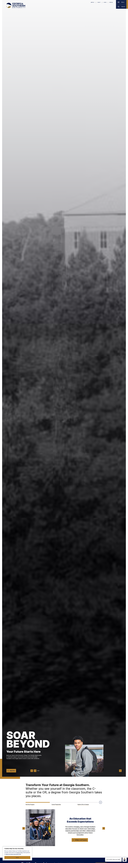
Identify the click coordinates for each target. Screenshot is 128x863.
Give (105, 2)
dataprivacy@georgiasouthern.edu (13, 854)
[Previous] (31, 770)
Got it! (17, 857)
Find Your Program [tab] (30, 804)
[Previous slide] (23, 828)
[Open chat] (124, 859)
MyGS (111, 2)
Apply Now (12, 770)
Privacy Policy (20, 852)
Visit (99, 2)
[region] (17, 853)
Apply (92, 2)
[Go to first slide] (103, 828)
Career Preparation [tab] (56, 804)
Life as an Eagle (80, 841)
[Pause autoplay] (120, 770)
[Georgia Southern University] (15, 5)
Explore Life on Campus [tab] (83, 804)
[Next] (35, 770)
